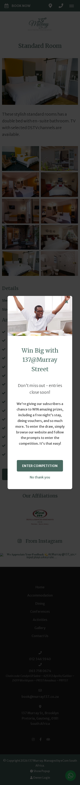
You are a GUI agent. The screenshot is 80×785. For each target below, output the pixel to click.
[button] (67, 302)
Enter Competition (40, 466)
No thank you (40, 477)
